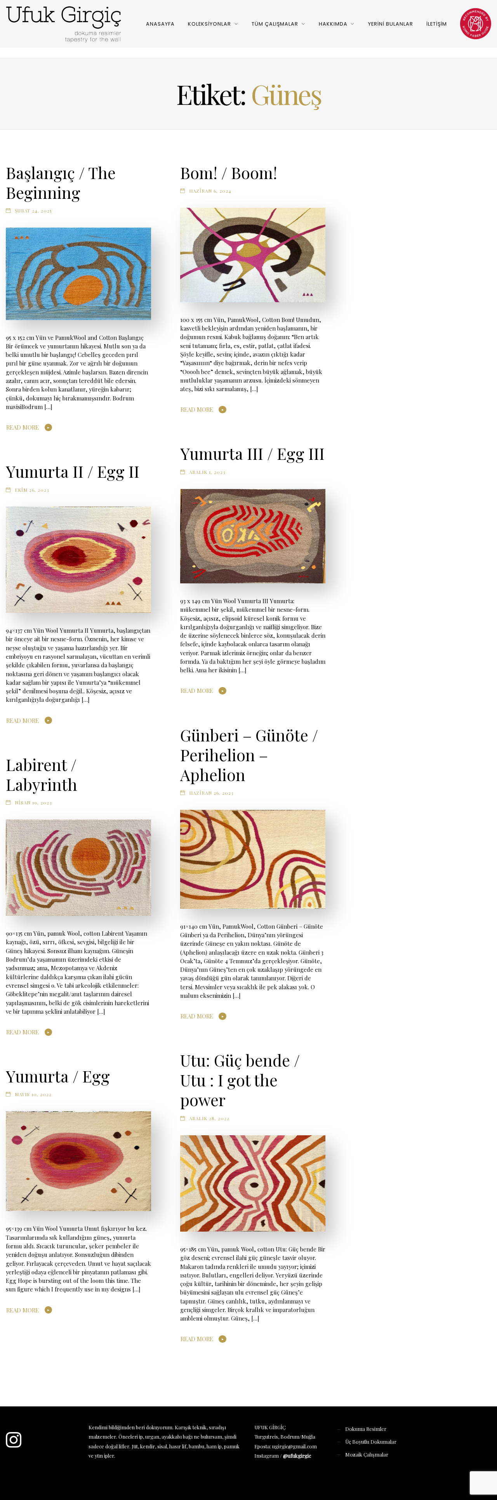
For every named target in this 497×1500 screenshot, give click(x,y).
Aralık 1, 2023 (207, 472)
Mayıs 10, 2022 (33, 1094)
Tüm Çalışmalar (275, 24)
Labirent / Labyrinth (41, 774)
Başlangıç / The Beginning (61, 182)
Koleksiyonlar (209, 24)
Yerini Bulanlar (390, 24)
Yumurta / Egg (58, 1075)
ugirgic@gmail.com (294, 1446)
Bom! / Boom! (228, 172)
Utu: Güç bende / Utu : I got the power (240, 1079)
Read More (22, 427)
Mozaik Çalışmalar (366, 1454)
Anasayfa (160, 24)
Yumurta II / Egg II (72, 471)
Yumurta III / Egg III (252, 453)
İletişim (436, 24)
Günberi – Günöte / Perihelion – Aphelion (249, 754)
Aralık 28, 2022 (209, 1118)
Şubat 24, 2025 (33, 210)
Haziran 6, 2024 (210, 191)
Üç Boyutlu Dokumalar (370, 1441)
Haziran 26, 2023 (211, 793)
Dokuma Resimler (365, 1428)
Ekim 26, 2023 (32, 490)
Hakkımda (333, 24)
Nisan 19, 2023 (33, 802)
